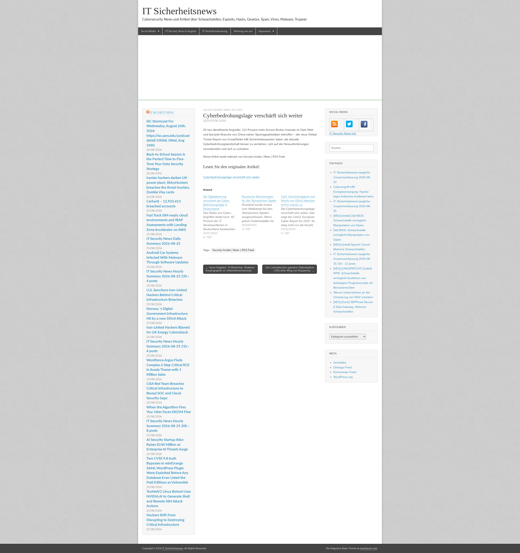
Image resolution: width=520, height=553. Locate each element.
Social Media (148, 31)
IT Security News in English (181, 31)
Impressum (265, 31)
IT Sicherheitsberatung (215, 31)
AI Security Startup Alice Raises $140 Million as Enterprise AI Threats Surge (167, 444)
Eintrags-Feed (342, 367)
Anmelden (339, 362)
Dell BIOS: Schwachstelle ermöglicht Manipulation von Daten (351, 234)
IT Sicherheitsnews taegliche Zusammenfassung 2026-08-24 (352, 177)
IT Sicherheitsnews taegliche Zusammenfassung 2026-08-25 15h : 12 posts (352, 258)
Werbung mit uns (243, 31)
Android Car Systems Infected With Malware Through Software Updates (167, 257)
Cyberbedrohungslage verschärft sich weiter (231, 177)
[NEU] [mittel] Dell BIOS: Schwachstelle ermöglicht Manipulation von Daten (349, 220)
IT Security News (162, 112)
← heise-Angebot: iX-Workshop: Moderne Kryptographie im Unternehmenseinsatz (230, 269)
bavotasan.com (368, 548)
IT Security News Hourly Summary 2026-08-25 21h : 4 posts (167, 346)
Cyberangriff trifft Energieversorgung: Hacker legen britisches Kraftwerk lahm (353, 191)
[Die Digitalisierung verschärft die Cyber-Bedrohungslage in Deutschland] (222, 217)
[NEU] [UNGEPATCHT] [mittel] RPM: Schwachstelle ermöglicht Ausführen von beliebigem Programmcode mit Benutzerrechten (353, 278)
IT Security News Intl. (342, 133)
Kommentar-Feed (344, 372)
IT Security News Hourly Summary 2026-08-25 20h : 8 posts (167, 425)
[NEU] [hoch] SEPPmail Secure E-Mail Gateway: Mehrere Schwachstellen (353, 306)
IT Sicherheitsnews (179, 10)
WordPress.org (343, 377)
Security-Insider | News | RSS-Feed (222, 110)
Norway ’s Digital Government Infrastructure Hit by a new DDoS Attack (167, 313)
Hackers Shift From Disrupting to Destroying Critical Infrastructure (165, 519)
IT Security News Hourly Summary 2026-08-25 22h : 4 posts (167, 276)
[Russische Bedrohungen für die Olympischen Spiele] (261, 213)
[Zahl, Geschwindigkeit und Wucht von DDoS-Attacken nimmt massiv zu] (300, 215)
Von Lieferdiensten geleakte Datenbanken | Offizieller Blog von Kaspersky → (289, 269)
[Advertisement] (260, 71)
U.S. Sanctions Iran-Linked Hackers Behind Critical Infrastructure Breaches (166, 294)
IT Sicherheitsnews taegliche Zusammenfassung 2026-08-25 (352, 206)
